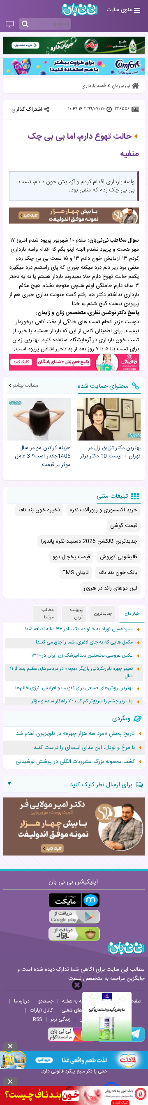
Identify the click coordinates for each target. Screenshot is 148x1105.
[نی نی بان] (79, 9)
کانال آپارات (41, 1010)
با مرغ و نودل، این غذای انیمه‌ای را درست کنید (84, 747)
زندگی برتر (61, 1019)
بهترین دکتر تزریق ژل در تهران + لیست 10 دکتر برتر (110, 452)
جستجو (45, 1001)
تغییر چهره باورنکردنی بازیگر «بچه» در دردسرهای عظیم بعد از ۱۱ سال (71, 673)
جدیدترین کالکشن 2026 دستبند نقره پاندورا (89, 541)
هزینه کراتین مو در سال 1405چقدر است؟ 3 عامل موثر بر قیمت (43, 456)
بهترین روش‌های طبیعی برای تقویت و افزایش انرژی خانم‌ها (74, 688)
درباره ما (22, 1001)
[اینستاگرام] (71, 1040)
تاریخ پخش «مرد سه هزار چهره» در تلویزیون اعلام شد (75, 733)
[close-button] (77, 985)
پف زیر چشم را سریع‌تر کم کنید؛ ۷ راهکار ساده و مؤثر (82, 701)
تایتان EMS (75, 572)
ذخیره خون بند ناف (39, 510)
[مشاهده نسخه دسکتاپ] (9, 25)
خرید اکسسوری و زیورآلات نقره (103, 510)
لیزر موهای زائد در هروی (110, 588)
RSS (37, 1019)
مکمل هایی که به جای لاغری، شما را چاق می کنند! (84, 642)
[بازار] (74, 934)
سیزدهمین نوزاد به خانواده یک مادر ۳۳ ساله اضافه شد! (79, 629)
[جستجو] (25, 24)
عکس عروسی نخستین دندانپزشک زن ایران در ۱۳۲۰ (82, 656)
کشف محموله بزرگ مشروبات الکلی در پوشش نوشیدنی (75, 761)
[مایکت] (74, 900)
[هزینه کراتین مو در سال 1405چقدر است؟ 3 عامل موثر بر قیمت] (39, 419)
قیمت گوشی (123, 525)
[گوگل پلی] (74, 917)
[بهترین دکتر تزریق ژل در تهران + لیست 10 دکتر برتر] (109, 419)
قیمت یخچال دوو (71, 557)
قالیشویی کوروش (118, 557)
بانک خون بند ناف (118, 572)
